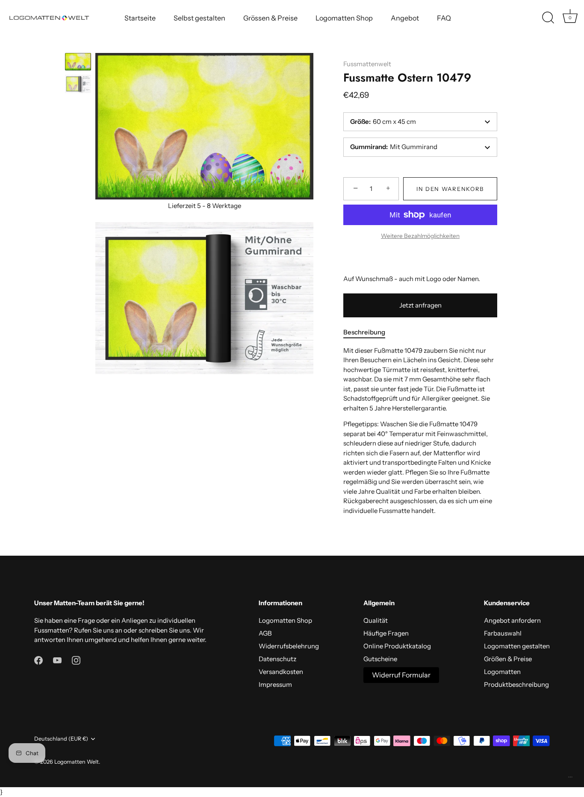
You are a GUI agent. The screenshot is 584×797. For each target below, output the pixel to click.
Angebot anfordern (512, 620)
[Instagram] (76, 660)
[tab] (368, 332)
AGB (265, 633)
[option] (78, 63)
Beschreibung (364, 332)
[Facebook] (38, 660)
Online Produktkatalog (397, 646)
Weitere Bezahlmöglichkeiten (420, 235)
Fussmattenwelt (367, 64)
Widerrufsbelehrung (289, 646)
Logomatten (502, 672)
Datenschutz (277, 659)
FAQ (444, 18)
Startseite (140, 18)
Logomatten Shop (344, 18)
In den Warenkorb (450, 188)
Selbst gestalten (199, 18)
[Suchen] (548, 18)
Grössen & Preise (270, 18)
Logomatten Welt (76, 762)
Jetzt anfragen (420, 305)
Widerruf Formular (401, 675)
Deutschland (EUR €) (61, 738)
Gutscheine (380, 659)
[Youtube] (57, 660)
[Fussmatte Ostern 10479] (78, 62)
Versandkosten (281, 672)
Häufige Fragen (386, 633)
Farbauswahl (503, 633)
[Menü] (570, 779)
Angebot (405, 18)
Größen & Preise (508, 659)
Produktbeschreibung (516, 684)
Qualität (375, 620)
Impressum (275, 684)
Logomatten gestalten (517, 646)
